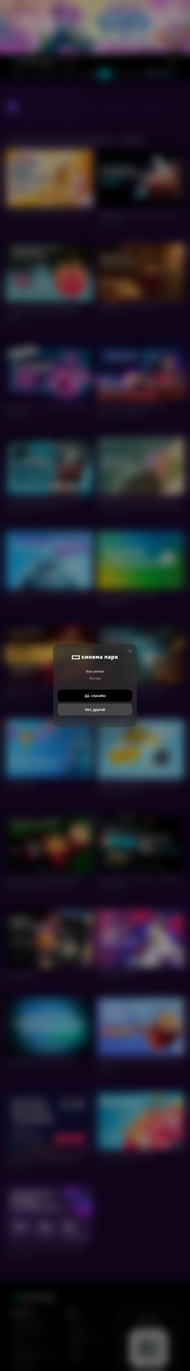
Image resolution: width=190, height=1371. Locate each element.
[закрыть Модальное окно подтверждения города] (130, 651)
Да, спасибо (95, 696)
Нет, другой (95, 709)
